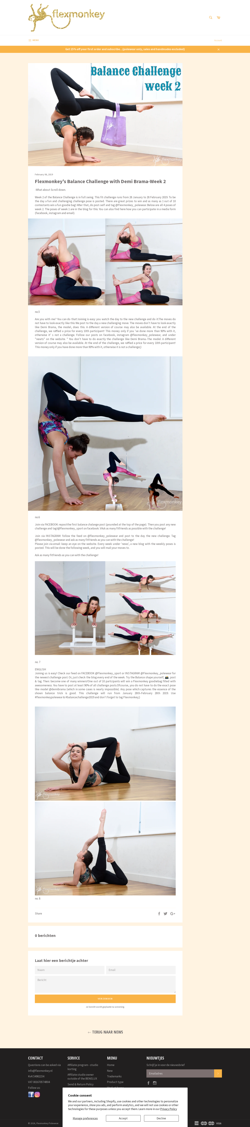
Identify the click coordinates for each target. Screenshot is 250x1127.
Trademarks (114, 1076)
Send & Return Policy (81, 1084)
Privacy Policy (168, 1109)
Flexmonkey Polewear (47, 1123)
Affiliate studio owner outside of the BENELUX (82, 1076)
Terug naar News (107, 1032)
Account (218, 40)
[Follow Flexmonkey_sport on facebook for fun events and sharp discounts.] (31, 1096)
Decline (161, 1118)
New (110, 1071)
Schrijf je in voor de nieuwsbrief (165, 1065)
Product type (115, 1082)
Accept (123, 1118)
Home (110, 1065)
